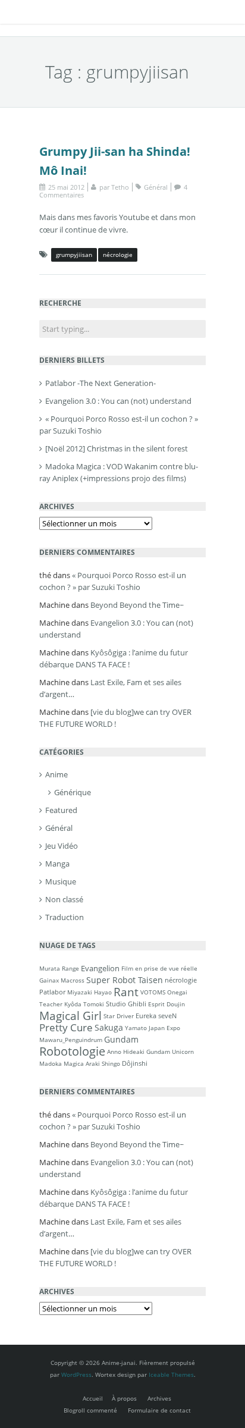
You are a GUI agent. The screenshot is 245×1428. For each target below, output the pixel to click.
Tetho (120, 187)
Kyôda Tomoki (84, 1004)
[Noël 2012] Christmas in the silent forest (116, 448)
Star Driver (118, 1016)
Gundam (121, 1039)
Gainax (49, 980)
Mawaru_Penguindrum (70, 1039)
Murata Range (59, 968)
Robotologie (72, 1051)
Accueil (93, 1398)
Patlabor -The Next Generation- (100, 383)
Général (156, 187)
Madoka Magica (61, 1063)
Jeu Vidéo (61, 845)
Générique (72, 792)
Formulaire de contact (159, 1410)
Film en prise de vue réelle (159, 968)
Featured (61, 810)
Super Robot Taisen (124, 980)
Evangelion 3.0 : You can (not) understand (118, 401)
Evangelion (100, 968)
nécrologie (118, 254)
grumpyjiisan (74, 254)
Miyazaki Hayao (89, 992)
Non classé (64, 899)
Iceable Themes (171, 1374)
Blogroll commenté (90, 1410)
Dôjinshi (134, 1063)
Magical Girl (70, 1015)
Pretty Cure (66, 1027)
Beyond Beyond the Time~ (137, 605)
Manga (57, 863)
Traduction (64, 917)
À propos (124, 1398)
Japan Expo (164, 1028)
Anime (56, 774)
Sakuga (109, 1027)
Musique (60, 881)
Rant (126, 991)
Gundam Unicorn (170, 1051)
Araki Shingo (103, 1063)
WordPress (76, 1374)
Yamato (136, 1028)
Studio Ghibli (126, 1003)
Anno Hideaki (126, 1051)
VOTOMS (152, 992)
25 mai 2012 (66, 187)
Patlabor (52, 991)
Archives (159, 1398)
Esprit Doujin (166, 1004)
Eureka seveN (156, 1015)
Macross (72, 980)
